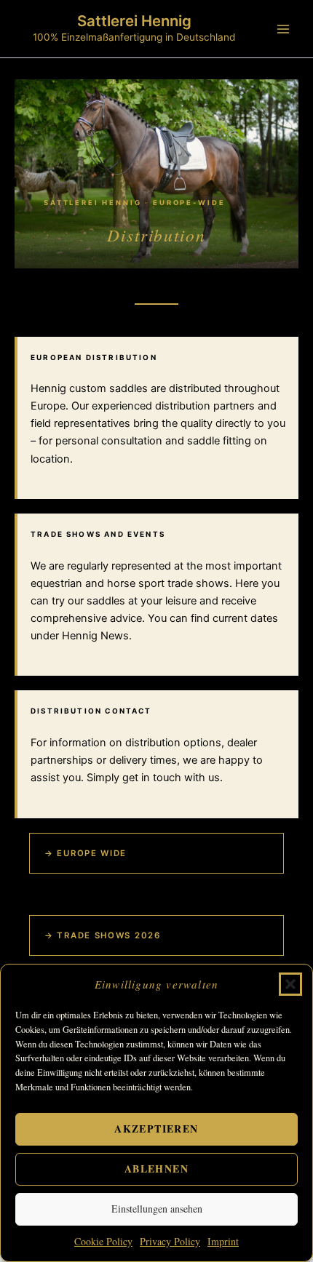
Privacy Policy (170, 1241)
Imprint (223, 1241)
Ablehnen (156, 1168)
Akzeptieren (156, 1128)
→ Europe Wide (85, 853)
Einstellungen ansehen (156, 1208)
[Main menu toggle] (283, 29)
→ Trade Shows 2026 (102, 935)
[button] (290, 984)
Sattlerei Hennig (134, 21)
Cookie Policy (103, 1241)
